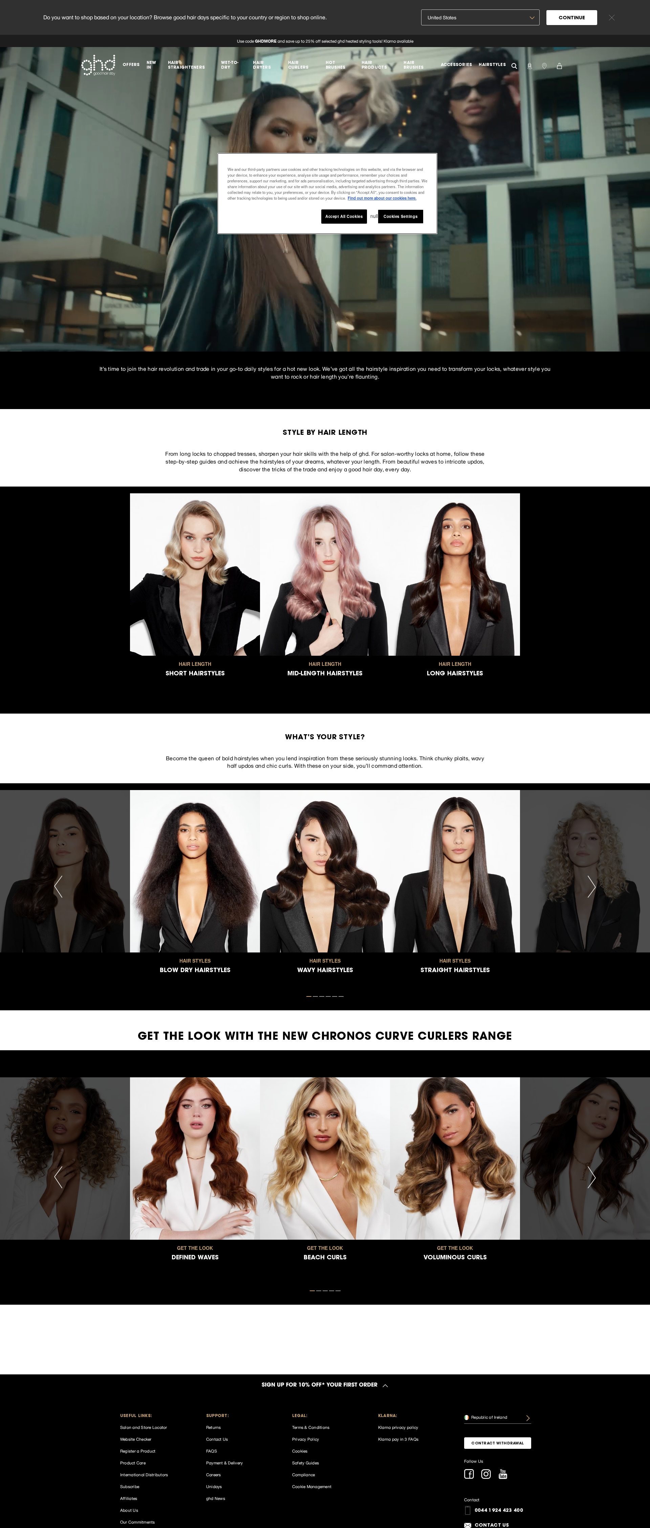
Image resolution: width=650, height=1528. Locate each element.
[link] (325, 41)
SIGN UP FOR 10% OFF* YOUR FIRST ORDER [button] (319, 1385)
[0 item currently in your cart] (559, 65)
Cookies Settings (400, 216)
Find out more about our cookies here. (382, 198)
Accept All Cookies (344, 216)
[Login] (529, 65)
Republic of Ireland (488, 1417)
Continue (572, 18)
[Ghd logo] (98, 65)
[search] (514, 65)
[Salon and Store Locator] (544, 65)
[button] (153, 1416)
